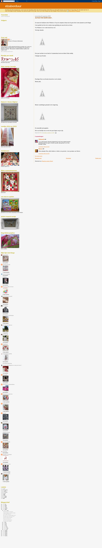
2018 (3, 505)
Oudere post (98, 158)
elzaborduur (13, 6)
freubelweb (5, 344)
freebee (2, 493)
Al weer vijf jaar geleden (7, 517)
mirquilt (4, 413)
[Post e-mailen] (55, 132)
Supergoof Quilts (6, 473)
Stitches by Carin (7, 464)
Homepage (68, 158)
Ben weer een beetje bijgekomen (9, 515)
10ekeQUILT (5, 254)
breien (2, 491)
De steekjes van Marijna (8, 315)
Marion (40, 148)
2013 (3, 531)
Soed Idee (5, 451)
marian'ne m (5, 403)
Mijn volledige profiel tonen (7, 51)
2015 (3, 509)
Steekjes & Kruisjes (7, 454)
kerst (2, 494)
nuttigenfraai (5, 422)
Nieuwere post (38, 158)
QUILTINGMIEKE (6, 442)
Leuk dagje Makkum (7, 514)
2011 (3, 534)
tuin (2, 498)
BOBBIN (5, 277)
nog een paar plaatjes (7, 521)
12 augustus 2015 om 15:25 (44, 146)
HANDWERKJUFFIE (7, 353)
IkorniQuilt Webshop (7, 363)
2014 (3, 530)
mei (4, 524)
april (4, 525)
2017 (3, 506)
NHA (2, 488)
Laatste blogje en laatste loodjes (9, 512)
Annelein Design (6, 264)
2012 (3, 533)
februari (5, 528)
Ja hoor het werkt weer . (8, 519)
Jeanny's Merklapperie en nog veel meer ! (12, 365)
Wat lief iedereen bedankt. (8, 511)
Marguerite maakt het (7, 394)
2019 (3, 504)
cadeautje (3, 492)
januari (4, 529)
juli (4, 522)
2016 (3, 508)
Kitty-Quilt (5, 374)
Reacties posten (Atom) (47, 161)
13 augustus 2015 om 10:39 (44, 153)
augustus (5, 510)
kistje (2, 495)
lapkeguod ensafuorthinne (9, 384)
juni (4, 523)
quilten (2, 497)
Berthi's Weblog (6, 274)
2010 (3, 535)
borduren (3, 490)
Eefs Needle (5, 334)
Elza (11, 39)
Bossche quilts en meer (8, 286)
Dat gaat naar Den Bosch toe (8, 516)
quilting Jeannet (6, 432)
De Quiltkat (5, 305)
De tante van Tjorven (7, 325)
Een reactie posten (38, 156)
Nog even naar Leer (7, 518)
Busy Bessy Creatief (7, 296)
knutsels (3, 496)
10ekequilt (41, 139)
